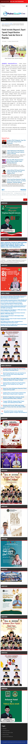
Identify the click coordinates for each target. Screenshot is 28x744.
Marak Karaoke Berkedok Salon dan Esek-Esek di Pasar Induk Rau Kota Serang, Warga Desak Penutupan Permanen (13, 374)
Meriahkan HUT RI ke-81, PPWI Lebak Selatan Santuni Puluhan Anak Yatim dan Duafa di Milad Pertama (14, 325)
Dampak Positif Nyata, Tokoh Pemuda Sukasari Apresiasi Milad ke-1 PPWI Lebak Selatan (13, 313)
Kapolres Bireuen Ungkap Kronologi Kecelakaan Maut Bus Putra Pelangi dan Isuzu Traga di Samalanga (13, 384)
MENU (4, 19)
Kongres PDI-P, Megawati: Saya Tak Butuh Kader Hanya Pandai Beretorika (16, 142)
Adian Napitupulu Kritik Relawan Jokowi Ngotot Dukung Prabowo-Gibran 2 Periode (15, 152)
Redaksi (4, 728)
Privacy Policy (6, 734)
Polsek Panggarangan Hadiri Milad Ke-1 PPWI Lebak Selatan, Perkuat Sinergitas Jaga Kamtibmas (13, 310)
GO (25, 199)
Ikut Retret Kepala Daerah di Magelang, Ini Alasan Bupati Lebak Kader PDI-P (19, 193)
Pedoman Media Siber (8, 732)
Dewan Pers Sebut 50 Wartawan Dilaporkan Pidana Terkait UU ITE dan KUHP (15, 389)
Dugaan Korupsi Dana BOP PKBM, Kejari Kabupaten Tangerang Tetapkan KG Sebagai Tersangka (15, 379)
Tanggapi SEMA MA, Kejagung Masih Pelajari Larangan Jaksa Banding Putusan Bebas (13, 402)
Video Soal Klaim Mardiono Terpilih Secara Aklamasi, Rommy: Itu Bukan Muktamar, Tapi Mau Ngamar (16, 181)
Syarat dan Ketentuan (8, 736)
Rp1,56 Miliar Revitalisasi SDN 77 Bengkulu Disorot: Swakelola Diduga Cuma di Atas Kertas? (12, 322)
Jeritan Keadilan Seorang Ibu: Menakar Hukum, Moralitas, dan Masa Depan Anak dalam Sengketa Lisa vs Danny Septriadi (14, 301)
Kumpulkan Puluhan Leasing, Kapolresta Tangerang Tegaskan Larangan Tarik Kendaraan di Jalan (14, 412)
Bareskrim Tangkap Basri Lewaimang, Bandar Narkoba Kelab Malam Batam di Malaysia (13, 397)
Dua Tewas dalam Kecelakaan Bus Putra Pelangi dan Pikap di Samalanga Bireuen (14, 369)
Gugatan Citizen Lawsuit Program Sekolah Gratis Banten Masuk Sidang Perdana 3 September (14, 393)
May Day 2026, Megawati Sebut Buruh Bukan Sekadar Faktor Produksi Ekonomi (15, 161)
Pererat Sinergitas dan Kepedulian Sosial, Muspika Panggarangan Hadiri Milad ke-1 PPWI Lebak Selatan (12, 303)
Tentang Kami (6, 730)
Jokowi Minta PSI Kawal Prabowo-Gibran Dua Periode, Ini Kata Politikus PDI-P (16, 172)
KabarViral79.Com (14, 742)
